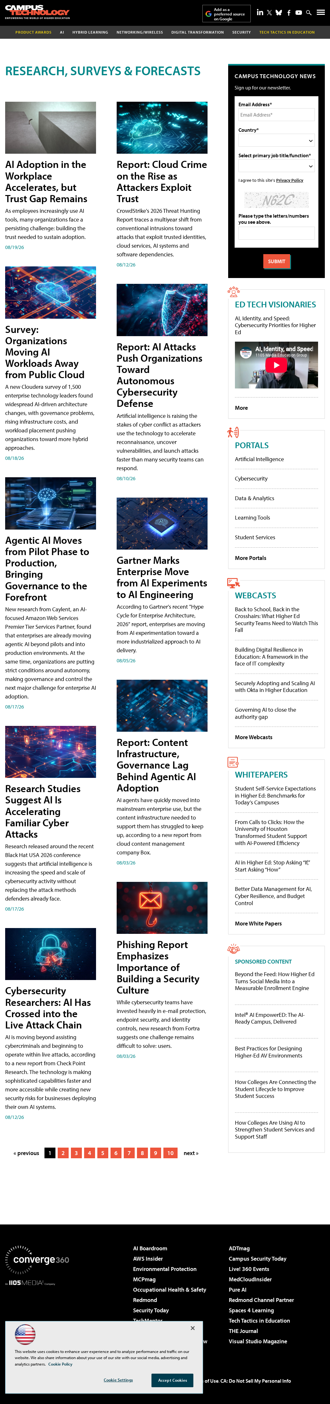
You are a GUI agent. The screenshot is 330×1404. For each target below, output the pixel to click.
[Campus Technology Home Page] (37, 12)
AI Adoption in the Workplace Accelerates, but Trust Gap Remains (46, 181)
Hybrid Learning (90, 32)
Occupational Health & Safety (169, 1289)
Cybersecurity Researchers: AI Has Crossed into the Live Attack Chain (48, 1007)
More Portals (251, 558)
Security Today (151, 1310)
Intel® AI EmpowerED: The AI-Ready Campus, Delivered (270, 1018)
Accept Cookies (172, 1380)
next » (191, 1153)
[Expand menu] (320, 14)
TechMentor (147, 1320)
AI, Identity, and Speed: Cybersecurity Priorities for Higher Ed (275, 325)
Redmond (145, 1300)
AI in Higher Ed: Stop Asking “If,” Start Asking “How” (272, 866)
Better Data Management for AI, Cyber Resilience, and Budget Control (273, 895)
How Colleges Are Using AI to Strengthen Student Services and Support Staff (275, 1129)
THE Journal (243, 1331)
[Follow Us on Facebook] (289, 13)
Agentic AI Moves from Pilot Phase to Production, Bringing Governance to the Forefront (47, 568)
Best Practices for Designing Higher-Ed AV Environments (268, 1052)
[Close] (193, 1328)
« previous (26, 1153)
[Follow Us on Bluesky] (279, 12)
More (241, 407)
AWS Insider (148, 1258)
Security (241, 32)
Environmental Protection (165, 1269)
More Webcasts (254, 737)
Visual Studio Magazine (258, 1341)
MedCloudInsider (250, 1279)
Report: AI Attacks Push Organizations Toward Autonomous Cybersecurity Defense (159, 375)
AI (62, 32)
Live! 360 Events (249, 1269)
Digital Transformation (197, 32)
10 (170, 1153)
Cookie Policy (60, 1364)
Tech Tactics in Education (259, 1320)
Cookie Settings (118, 1379)
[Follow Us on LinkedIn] (260, 12)
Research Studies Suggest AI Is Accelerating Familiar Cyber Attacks (43, 811)
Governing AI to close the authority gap (265, 713)
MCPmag (144, 1279)
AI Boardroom (150, 1248)
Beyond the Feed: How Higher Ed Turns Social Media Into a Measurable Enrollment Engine (275, 981)
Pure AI (238, 1289)
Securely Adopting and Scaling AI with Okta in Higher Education (275, 686)
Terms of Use (204, 1381)
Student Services (255, 537)
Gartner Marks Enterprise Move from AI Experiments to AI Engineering (162, 577)
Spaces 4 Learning (251, 1310)
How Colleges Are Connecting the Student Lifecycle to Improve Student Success (275, 1089)
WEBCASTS (255, 595)
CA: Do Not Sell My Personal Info (255, 1381)
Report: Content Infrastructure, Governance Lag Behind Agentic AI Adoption (156, 765)
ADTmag (239, 1248)
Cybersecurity (251, 478)
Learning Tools (252, 517)
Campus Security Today (257, 1258)
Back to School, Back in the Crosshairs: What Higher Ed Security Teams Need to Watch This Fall (276, 619)
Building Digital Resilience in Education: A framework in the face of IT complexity (271, 656)
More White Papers (258, 923)
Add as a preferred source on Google (229, 14)
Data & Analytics (254, 498)
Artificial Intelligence (259, 459)
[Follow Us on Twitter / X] (269, 12)
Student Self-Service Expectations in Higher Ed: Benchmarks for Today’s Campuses (275, 795)
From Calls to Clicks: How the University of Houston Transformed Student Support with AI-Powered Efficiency (271, 832)
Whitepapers (261, 774)
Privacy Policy (289, 180)
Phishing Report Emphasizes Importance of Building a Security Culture (158, 967)
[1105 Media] (37, 1318)
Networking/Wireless (140, 32)
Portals (252, 444)
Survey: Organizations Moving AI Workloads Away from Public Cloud (45, 352)
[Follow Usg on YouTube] (299, 12)
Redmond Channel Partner (261, 1300)
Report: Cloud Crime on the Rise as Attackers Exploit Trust (162, 181)
